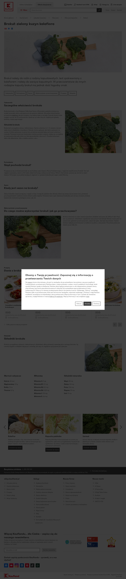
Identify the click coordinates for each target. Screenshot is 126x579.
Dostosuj (96, 304)
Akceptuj (87, 304)
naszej (30, 282)
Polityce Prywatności (56, 296)
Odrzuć (78, 304)
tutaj (87, 296)
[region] (63, 289)
